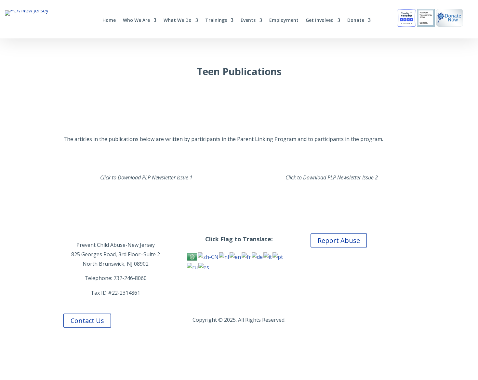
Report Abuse (339, 240)
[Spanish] (204, 266)
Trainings (216, 20)
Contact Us (87, 320)
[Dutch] (224, 256)
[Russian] (192, 266)
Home (109, 20)
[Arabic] (192, 256)
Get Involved (320, 20)
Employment (284, 20)
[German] (257, 256)
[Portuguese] (278, 256)
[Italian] (267, 256)
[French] (247, 256)
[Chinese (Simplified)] (208, 256)
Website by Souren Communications (239, 349)
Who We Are (136, 20)
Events (248, 20)
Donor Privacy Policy (362, 319)
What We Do (178, 20)
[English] (236, 256)
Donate (355, 20)
